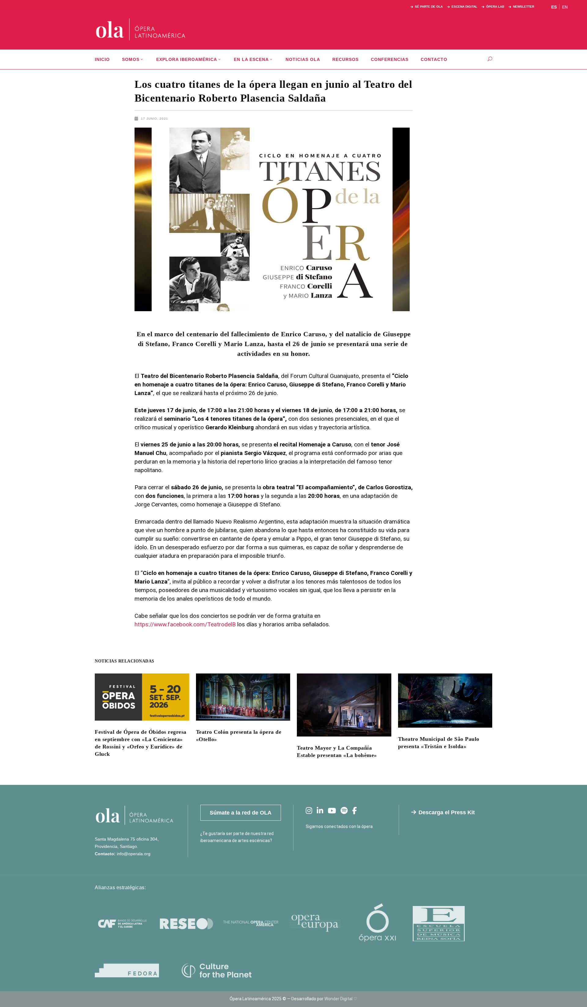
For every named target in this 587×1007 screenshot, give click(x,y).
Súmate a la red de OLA (240, 813)
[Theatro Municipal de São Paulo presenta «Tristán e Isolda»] (445, 700)
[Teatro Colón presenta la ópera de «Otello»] (243, 697)
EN (565, 7)
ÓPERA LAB (495, 6)
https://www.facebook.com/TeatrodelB (185, 624)
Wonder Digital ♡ (340, 998)
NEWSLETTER (523, 6)
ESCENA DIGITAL (464, 6)
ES (554, 7)
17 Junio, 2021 (154, 118)
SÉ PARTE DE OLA (429, 6)
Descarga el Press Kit (447, 812)
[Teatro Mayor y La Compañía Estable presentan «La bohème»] (344, 705)
